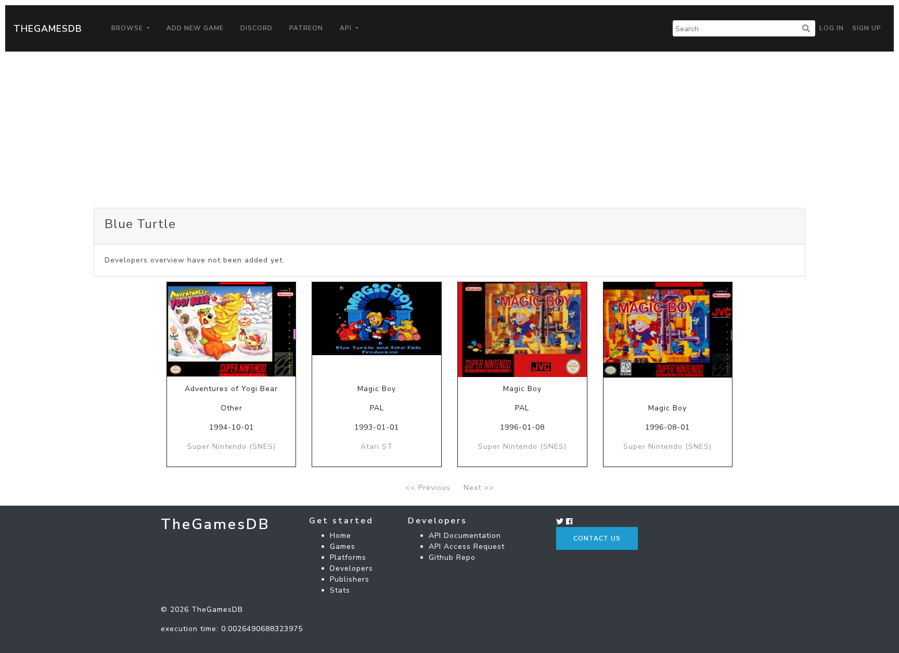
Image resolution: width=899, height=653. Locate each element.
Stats (340, 590)
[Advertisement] (449, 130)
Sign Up (866, 28)
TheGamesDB (48, 28)
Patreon (306, 28)
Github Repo (452, 557)
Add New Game (195, 28)
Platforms (348, 557)
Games (342, 546)
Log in (831, 28)
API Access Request (467, 546)
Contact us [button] (597, 538)
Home (340, 536)
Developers (351, 568)
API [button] (347, 28)
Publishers (349, 579)
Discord (256, 28)
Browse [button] (128, 28)
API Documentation (465, 536)
